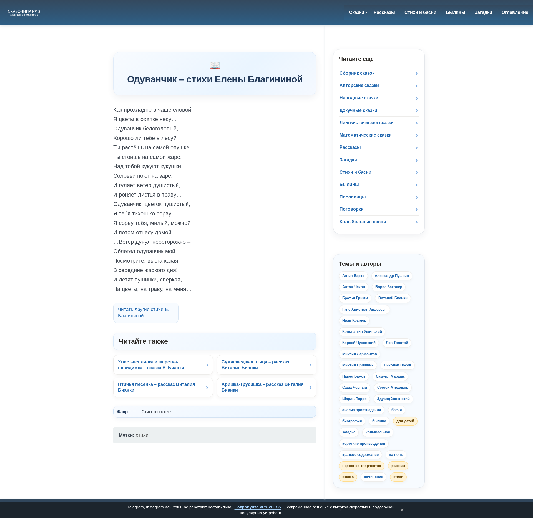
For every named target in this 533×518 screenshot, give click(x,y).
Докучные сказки (358, 110)
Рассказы (350, 147)
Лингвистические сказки (367, 122)
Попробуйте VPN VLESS (258, 507)
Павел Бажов (354, 376)
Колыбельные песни (363, 221)
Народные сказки (359, 97)
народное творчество (361, 466)
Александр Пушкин (392, 276)
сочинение (373, 477)
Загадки (348, 159)
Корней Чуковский (359, 343)
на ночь (396, 454)
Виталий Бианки (393, 298)
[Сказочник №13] (25, 12)
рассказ (398, 466)
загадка (348, 432)
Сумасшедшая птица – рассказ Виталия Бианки (255, 364)
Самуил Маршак (390, 376)
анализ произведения (361, 410)
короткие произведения (363, 443)
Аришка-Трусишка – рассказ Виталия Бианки (262, 387)
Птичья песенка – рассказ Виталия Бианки (156, 387)
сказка (348, 477)
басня (396, 410)
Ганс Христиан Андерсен (364, 309)
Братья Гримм (355, 298)
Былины (349, 184)
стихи (142, 435)
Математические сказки (366, 135)
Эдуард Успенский (393, 399)
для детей (405, 421)
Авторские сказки (359, 85)
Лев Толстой (397, 343)
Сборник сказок (357, 73)
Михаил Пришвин (358, 365)
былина (379, 421)
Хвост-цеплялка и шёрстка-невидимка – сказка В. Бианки (151, 364)
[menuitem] (356, 12)
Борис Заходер (388, 287)
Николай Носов (397, 365)
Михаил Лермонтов (359, 354)
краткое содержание (360, 454)
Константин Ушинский (362, 332)
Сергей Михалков (392, 387)
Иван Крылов (354, 320)
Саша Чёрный (354, 387)
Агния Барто (353, 276)
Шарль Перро (354, 399)
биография (352, 421)
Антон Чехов (353, 287)
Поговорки (352, 209)
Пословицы (353, 197)
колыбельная (378, 432)
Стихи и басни (355, 172)
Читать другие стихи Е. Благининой (143, 312)
